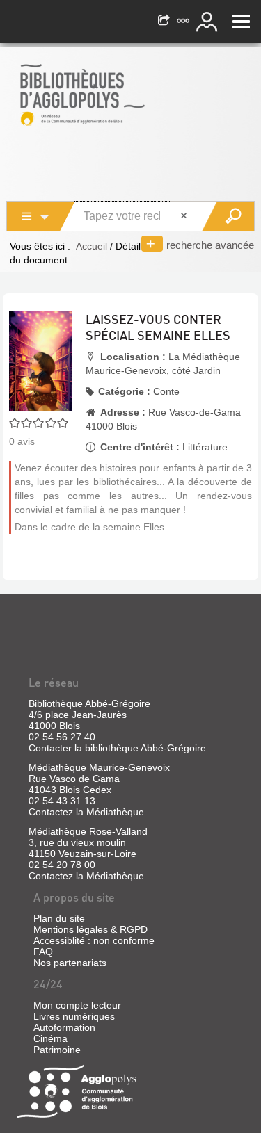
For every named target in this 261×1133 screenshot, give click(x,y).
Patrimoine (57, 1049)
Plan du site (59, 918)
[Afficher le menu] (241, 21)
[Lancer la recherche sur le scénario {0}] (228, 216)
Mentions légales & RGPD (90, 929)
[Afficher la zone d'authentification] (209, 21)
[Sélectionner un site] (184, 22)
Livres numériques (74, 1016)
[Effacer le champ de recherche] (185, 216)
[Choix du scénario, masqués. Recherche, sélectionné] (41, 216)
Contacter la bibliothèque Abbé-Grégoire (117, 747)
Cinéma (50, 1038)
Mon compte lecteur (77, 1005)
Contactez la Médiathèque (86, 811)
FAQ (43, 951)
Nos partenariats (69, 962)
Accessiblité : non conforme (94, 940)
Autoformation (64, 1027)
